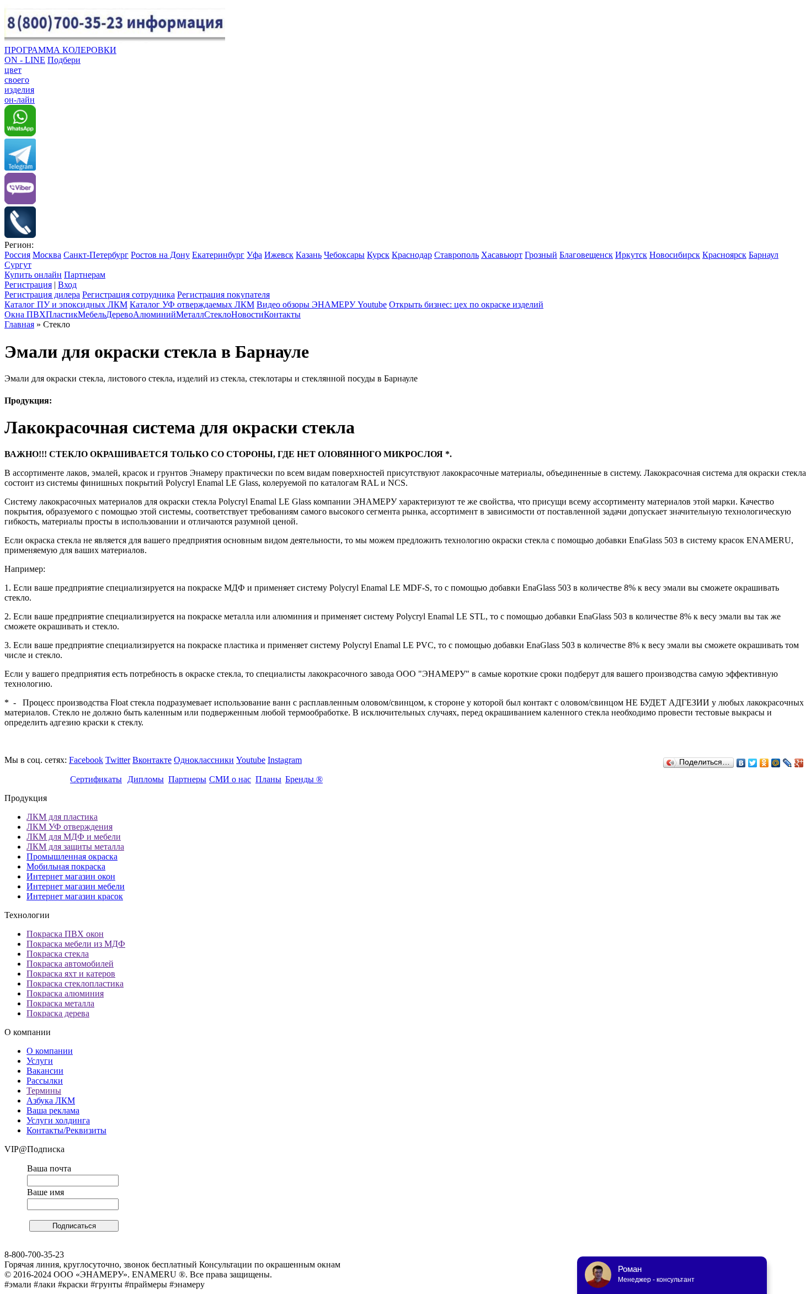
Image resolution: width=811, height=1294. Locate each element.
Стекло (217, 314)
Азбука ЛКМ (50, 1100)
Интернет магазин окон (70, 876)
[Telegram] (20, 167)
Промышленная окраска (72, 856)
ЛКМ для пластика (62, 816)
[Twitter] (753, 763)
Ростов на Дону (160, 254)
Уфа (254, 254)
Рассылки (44, 1080)
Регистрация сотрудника (128, 294)
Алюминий (154, 314)
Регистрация (28, 284)
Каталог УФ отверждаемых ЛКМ (192, 304)
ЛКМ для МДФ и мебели (73, 836)
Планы (268, 779)
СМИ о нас (230, 779)
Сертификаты (96, 779)
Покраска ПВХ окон (65, 933)
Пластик (62, 314)
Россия (17, 254)
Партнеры (187, 779)
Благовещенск (586, 254)
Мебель (92, 314)
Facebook (86, 760)
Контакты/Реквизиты (66, 1130)
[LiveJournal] (787, 763)
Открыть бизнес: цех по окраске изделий (466, 304)
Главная (19, 324)
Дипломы (145, 779)
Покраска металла (60, 1003)
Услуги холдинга (58, 1120)
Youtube (250, 760)
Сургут (17, 264)
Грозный (541, 254)
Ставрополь (456, 254)
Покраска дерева (57, 1013)
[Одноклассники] (764, 763)
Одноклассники (204, 760)
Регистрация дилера (42, 294)
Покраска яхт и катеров (70, 973)
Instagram (285, 760)
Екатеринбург (218, 254)
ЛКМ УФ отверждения (69, 826)
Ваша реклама (52, 1110)
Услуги (39, 1060)
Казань (309, 254)
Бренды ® (304, 779)
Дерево (119, 314)
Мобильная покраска (65, 866)
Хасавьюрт (501, 254)
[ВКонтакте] (741, 763)
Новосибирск (674, 254)
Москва (47, 254)
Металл (190, 314)
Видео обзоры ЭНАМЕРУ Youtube (322, 304)
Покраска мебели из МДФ (75, 943)
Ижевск (279, 254)
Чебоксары (344, 254)
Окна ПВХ (25, 314)
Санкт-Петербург (96, 254)
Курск (378, 254)
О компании (49, 1051)
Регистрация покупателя (223, 294)
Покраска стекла (57, 953)
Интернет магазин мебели (75, 886)
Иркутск (631, 254)
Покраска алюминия (65, 993)
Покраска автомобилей (70, 963)
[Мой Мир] (776, 763)
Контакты (282, 314)
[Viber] (20, 201)
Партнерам (84, 274)
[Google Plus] (799, 763)
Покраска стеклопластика (75, 983)
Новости (247, 314)
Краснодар (412, 254)
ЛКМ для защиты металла (75, 846)
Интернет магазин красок (74, 896)
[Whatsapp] (20, 133)
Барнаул (763, 254)
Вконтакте (152, 760)
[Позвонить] (20, 235)
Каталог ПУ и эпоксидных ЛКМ (65, 304)
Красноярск (724, 254)
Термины (43, 1090)
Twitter (117, 760)
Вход (67, 284)
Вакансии (44, 1070)
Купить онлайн (33, 274)
